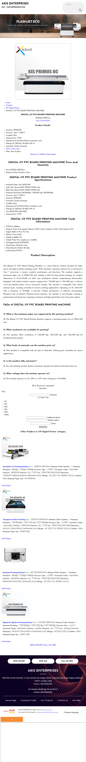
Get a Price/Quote (43, 121)
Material (9, 214)
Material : (28, 473)
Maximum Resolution (13, 193)
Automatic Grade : (66, 470)
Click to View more (13, 149)
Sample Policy (11, 240)
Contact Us (62, 700)
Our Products (47, 700)
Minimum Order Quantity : (61, 467)
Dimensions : (24, 631)
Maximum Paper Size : (22, 479)
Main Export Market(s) (15, 245)
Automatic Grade (12, 201)
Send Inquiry (51, 154)
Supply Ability (11, 232)
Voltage (9, 209)
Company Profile (28, 700)
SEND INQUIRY (36, 645)
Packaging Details (12, 242)
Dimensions (10, 206)
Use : (48, 473)
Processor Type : (44, 470)
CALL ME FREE (49, 645)
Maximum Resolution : (29, 625)
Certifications (11, 251)
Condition (9, 203)
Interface (9, 198)
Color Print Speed (12, 187)
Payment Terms (11, 229)
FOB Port (9, 226)
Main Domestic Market (14, 248)
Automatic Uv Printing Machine (16, 467)
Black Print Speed (12, 190)
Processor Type (11, 195)
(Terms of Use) (47, 709)
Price (8, 170)
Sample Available (12, 237)
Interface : (11, 473)
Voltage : (58, 476)
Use (7, 211)
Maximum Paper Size (14, 185)
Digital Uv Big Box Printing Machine (17, 622)
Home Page (10, 700)
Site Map (76, 700)
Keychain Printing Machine (14, 572)
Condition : (76, 529)
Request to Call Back (38, 154)
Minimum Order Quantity (15, 172)
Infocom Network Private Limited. (47, 712)
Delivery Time (11, 234)
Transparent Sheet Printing (14, 520)
